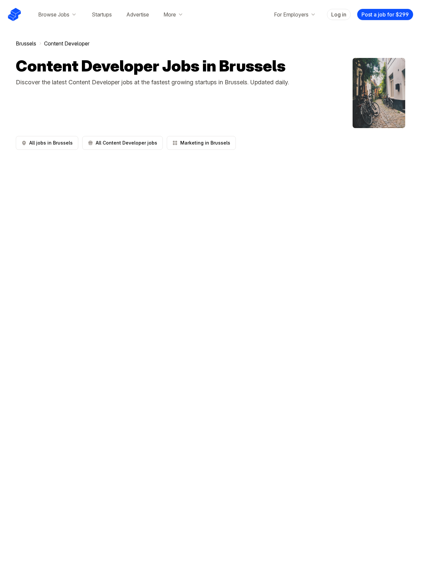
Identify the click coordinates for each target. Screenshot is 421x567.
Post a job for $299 (385, 14)
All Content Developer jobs (126, 143)
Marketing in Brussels (205, 143)
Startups (102, 14)
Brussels (26, 43)
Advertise (137, 14)
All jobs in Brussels (51, 143)
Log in (338, 14)
